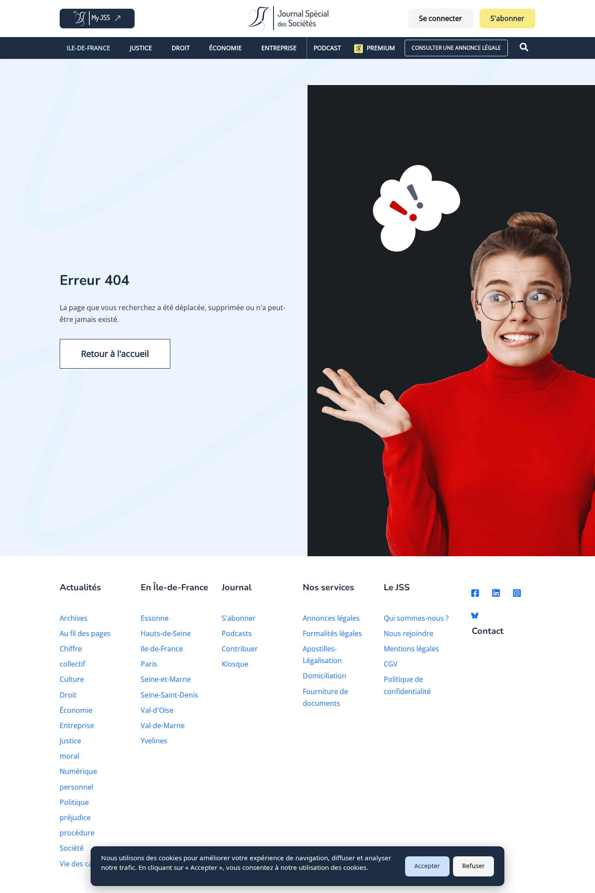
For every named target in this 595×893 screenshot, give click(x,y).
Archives (74, 618)
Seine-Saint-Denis (169, 695)
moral (69, 756)
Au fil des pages (85, 633)
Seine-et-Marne (166, 679)
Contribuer (240, 648)
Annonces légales (331, 618)
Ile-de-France (88, 48)
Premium (381, 48)
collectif (72, 664)
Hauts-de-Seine (166, 633)
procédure (77, 833)
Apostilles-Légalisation (322, 654)
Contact (488, 631)
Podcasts (237, 633)
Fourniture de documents (325, 697)
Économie (225, 48)
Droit (181, 48)
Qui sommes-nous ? (416, 618)
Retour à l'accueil (115, 353)
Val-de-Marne (163, 725)
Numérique (78, 771)
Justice (141, 48)
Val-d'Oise (157, 710)
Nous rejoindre (408, 633)
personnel (76, 787)
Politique (74, 802)
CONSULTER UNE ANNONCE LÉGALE (456, 47)
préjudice (75, 817)
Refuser (473, 866)
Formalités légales (332, 633)
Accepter (427, 866)
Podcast (327, 48)
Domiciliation (324, 676)
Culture (72, 679)
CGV (391, 664)
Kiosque (235, 664)
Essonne (155, 618)
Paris (149, 664)
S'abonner (507, 18)
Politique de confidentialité (407, 685)
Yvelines (154, 741)
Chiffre (71, 648)
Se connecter (440, 18)
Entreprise (279, 48)
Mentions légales (411, 648)
